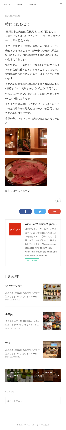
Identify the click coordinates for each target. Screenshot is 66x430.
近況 (7, 342)
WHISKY (33, 4)
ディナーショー (14, 285)
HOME (7, 4)
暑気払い (10, 314)
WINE (19, 4)
